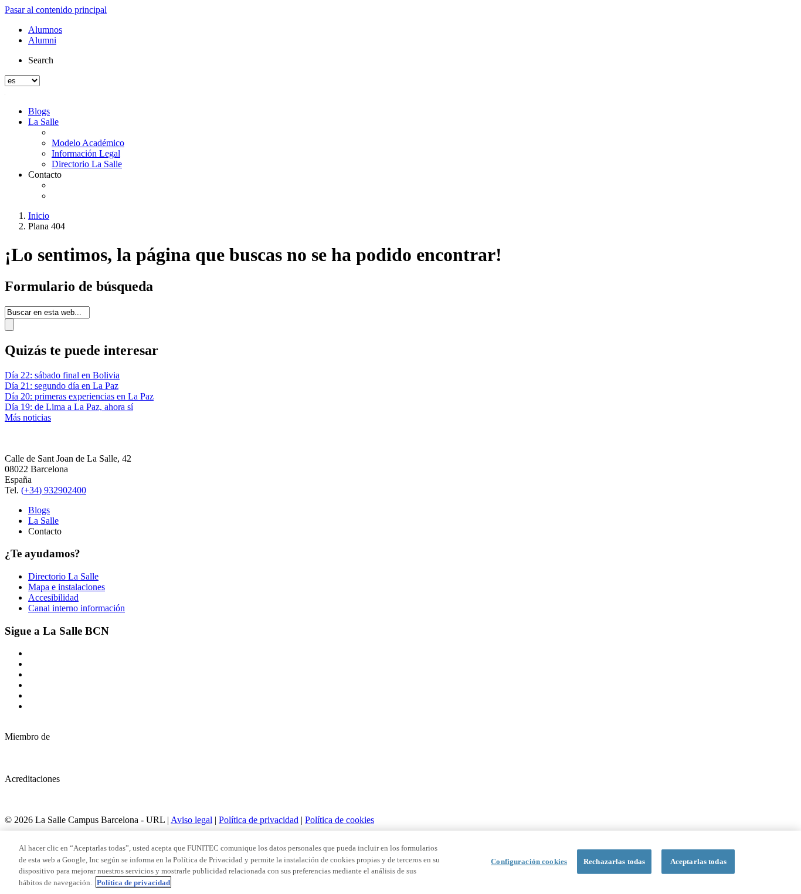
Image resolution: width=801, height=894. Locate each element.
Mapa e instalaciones (66, 587)
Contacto (45, 175)
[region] (400, 862)
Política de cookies (339, 820)
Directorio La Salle (87, 164)
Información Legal (86, 153)
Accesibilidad (53, 597)
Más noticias (28, 417)
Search (40, 60)
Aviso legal (191, 820)
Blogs (39, 111)
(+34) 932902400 (53, 490)
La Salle (43, 122)
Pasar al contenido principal (56, 10)
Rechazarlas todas (614, 861)
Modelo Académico (88, 143)
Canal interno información (76, 608)
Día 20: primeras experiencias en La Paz (79, 396)
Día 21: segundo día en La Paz (61, 386)
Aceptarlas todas (698, 861)
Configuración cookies (529, 861)
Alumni (42, 40)
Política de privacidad (258, 820)
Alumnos (45, 30)
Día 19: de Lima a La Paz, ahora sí (69, 407)
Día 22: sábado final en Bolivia (62, 375)
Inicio (38, 216)
